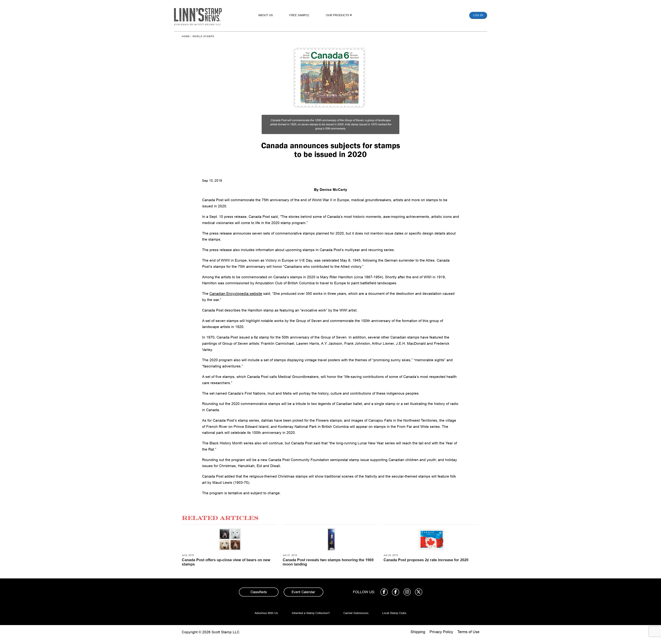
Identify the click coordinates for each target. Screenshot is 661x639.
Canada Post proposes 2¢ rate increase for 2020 (426, 560)
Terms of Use (468, 632)
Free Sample (299, 15)
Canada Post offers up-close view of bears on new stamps (226, 562)
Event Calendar (303, 592)
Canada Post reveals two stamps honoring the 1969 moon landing (328, 562)
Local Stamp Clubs (394, 613)
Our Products (338, 15)
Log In (478, 15)
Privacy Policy (441, 632)
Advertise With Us (266, 613)
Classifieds (258, 592)
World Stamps (203, 36)
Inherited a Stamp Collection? (311, 613)
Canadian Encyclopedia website (235, 293)
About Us (265, 15)
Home (186, 36)
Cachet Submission (355, 613)
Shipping (418, 632)
